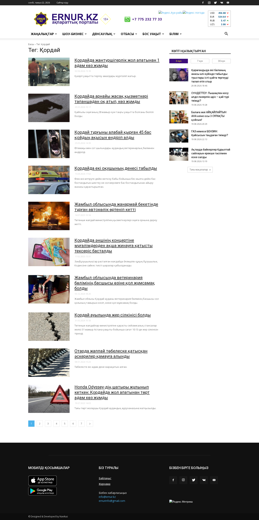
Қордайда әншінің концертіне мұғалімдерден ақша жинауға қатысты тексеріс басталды (114, 245)
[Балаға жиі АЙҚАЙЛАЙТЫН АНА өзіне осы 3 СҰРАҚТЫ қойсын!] (178, 116)
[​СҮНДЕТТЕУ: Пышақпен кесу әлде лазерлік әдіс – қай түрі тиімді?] (178, 97)
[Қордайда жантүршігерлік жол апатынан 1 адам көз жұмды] (49, 72)
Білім (174, 34)
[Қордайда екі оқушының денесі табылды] (49, 180)
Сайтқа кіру (62, 2)
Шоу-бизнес (73, 34)
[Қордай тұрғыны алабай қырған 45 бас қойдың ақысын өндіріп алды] (49, 144)
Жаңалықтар (42, 34)
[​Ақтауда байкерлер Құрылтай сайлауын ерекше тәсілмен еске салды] (178, 154)
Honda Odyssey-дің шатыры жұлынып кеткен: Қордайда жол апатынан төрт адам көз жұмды (112, 392)
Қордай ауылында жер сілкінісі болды (113, 315)
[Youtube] (228, 2)
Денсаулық (102, 34)
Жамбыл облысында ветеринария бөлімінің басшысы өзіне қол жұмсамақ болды (115, 283)
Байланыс (105, 478)
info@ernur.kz (107, 497)
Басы (31, 44)
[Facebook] (203, 2)
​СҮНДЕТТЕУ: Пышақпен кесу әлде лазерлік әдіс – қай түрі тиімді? (210, 97)
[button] (226, 33)
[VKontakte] (221, 2)
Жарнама (104, 484)
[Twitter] (215, 2)
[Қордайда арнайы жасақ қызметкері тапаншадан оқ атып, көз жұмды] (49, 108)
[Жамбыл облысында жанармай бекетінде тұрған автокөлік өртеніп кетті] (49, 216)
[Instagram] (209, 2)
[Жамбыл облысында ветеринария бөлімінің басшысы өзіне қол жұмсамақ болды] (49, 289)
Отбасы (127, 34)
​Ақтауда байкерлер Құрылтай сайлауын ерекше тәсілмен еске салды (210, 153)
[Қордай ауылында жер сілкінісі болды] (49, 326)
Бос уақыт (152, 34)
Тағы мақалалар (199, 169)
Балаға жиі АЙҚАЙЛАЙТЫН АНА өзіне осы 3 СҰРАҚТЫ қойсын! (208, 116)
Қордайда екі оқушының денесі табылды (116, 168)
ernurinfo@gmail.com (112, 501)
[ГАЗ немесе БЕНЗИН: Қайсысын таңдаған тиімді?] (178, 136)
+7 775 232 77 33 (147, 19)
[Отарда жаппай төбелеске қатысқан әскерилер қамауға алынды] (49, 362)
